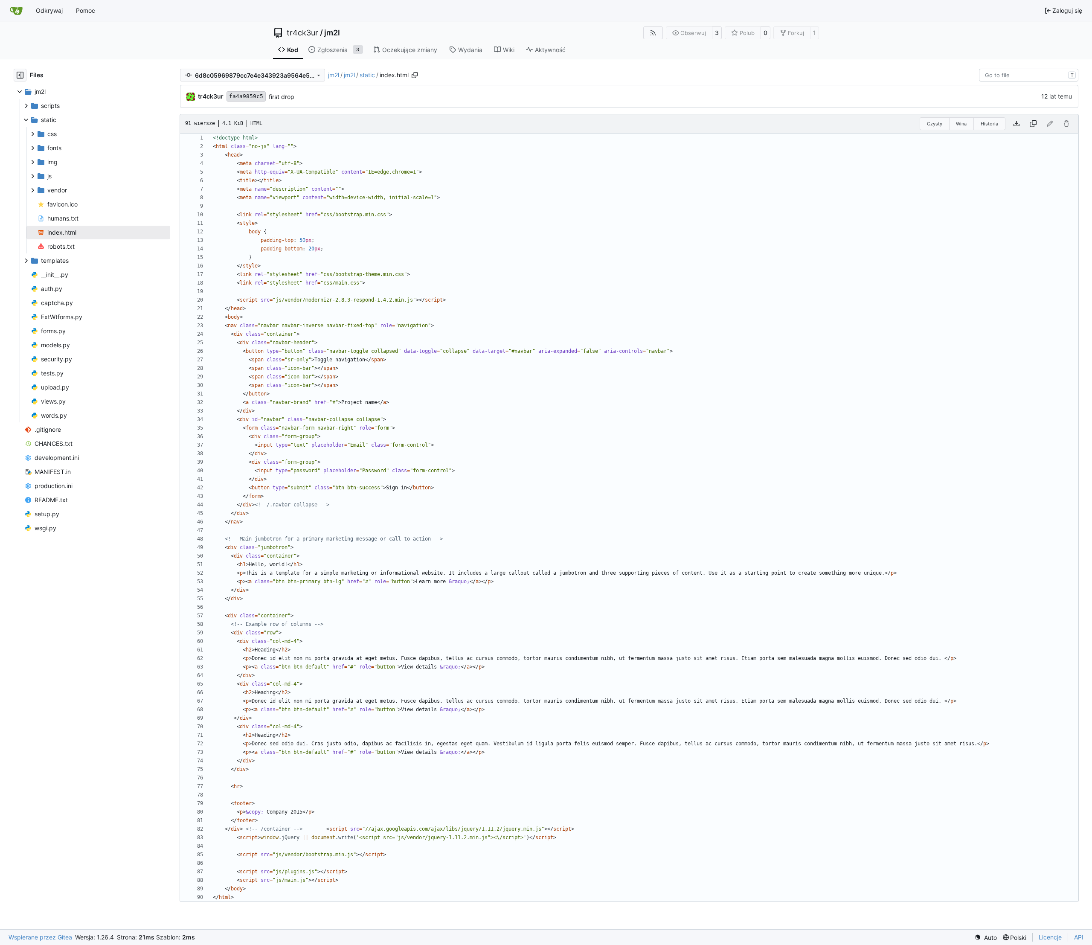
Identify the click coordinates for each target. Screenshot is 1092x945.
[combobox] (1028, 75)
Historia (989, 124)
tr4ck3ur (302, 33)
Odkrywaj (49, 10)
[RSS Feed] (653, 32)
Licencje (1050, 937)
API (1078, 937)
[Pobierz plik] (1016, 124)
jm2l (332, 33)
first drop (281, 96)
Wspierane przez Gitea (40, 937)
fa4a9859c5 (246, 96)
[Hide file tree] (20, 75)
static (367, 75)
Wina (961, 124)
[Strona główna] (16, 10)
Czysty (934, 124)
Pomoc (85, 10)
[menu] (985, 937)
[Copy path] (415, 75)
